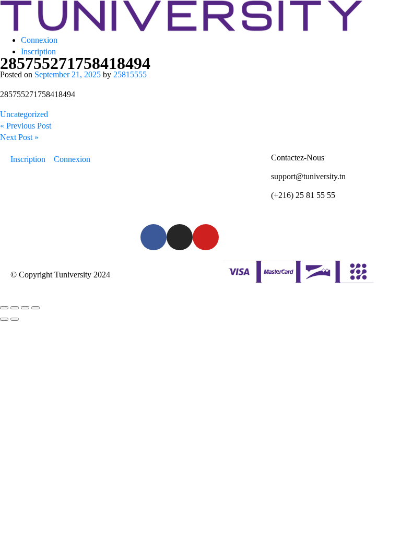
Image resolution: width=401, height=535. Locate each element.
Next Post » (19, 137)
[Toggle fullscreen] (25, 307)
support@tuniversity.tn (308, 176)
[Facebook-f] (153, 237)
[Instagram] (180, 237)
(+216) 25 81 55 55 (303, 195)
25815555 (130, 74)
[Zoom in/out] (35, 307)
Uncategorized (24, 114)
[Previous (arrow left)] (4, 319)
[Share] (14, 307)
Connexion (39, 40)
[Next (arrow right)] (14, 319)
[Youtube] (206, 237)
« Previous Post (25, 125)
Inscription (38, 51)
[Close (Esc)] (4, 307)
